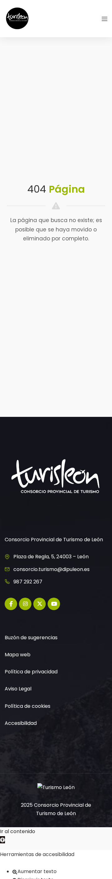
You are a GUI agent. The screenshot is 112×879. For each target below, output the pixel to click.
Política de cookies (27, 706)
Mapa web (17, 654)
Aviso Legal (18, 688)
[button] (2, 839)
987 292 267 (27, 581)
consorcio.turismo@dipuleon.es (51, 569)
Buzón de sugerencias (31, 637)
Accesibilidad (21, 723)
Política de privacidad (31, 671)
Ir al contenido (17, 831)
